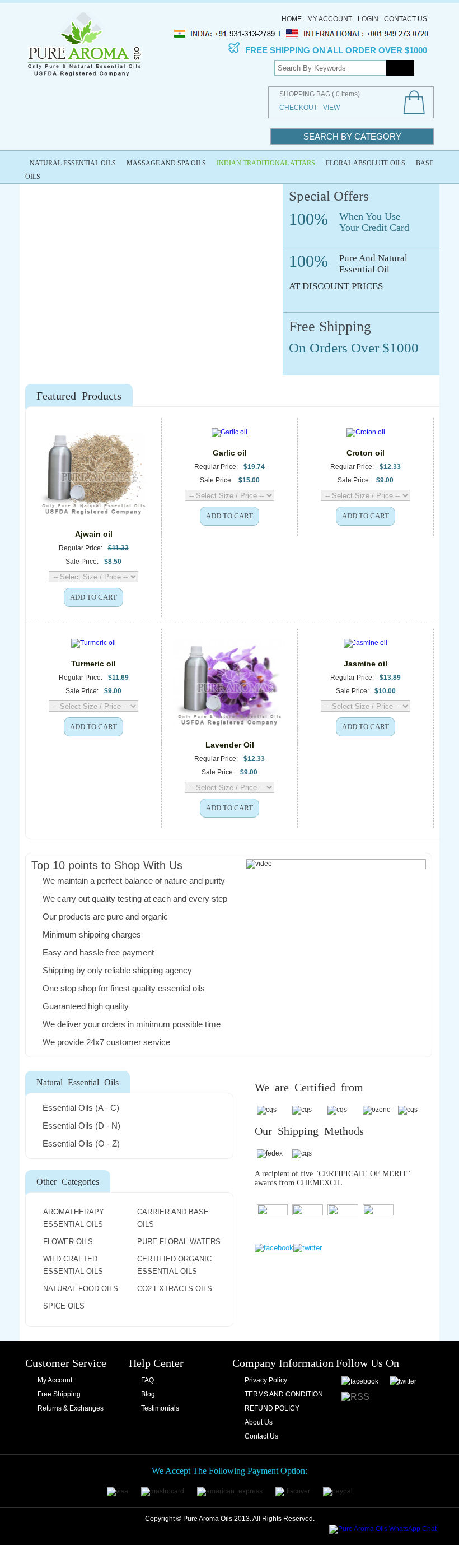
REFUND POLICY (272, 1408)
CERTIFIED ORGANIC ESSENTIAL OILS (174, 1265)
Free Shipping (59, 1394)
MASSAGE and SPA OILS (166, 163)
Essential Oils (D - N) (81, 1125)
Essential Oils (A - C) (81, 1107)
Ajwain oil (94, 534)
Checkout (298, 108)
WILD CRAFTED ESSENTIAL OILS (73, 1265)
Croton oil (365, 452)
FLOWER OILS (68, 1241)
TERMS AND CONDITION (284, 1394)
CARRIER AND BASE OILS (173, 1218)
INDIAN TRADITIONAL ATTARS (266, 163)
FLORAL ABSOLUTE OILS (365, 163)
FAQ (147, 1380)
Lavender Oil (229, 744)
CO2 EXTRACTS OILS (174, 1288)
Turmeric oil (93, 663)
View (331, 108)
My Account (329, 19)
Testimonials (160, 1408)
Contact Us (405, 19)
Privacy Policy (266, 1380)
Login (368, 19)
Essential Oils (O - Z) (81, 1143)
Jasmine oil (365, 663)
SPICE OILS (64, 1306)
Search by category (352, 136)
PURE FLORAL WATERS (179, 1241)
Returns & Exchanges (71, 1408)
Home (292, 19)
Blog (148, 1394)
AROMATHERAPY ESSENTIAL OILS (73, 1218)
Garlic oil (230, 452)
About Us (259, 1422)
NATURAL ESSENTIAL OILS (73, 163)
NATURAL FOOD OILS (80, 1288)
